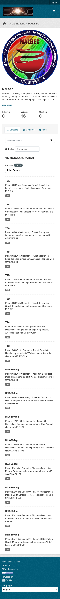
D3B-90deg (11, 393)
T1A (7, 204)
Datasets (13, 129)
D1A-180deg (12, 416)
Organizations (17, 23)
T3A (7, 228)
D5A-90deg (11, 463)
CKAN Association (10, 569)
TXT (7, 195)
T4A (7, 322)
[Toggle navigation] (54, 11)
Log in (54, 2)
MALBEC (33, 23)
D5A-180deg (12, 487)
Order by (9, 149)
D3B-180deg (12, 369)
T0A (7, 180)
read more (7, 104)
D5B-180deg (12, 534)
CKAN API (6, 565)
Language (7, 585)
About (44, 129)
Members (30, 129)
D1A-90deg (11, 440)
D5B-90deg (11, 511)
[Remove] (20, 165)
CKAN (7, 580)
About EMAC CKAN (11, 561)
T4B (7, 345)
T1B (7, 275)
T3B (7, 251)
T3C (7, 298)
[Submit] (51, 140)
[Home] (4, 23)
